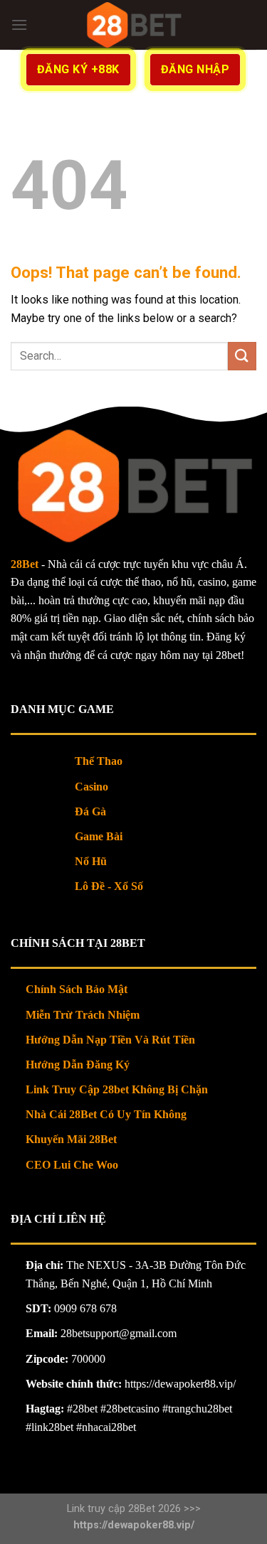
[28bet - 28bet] (133, 24)
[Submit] (242, 356)
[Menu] (19, 24)
